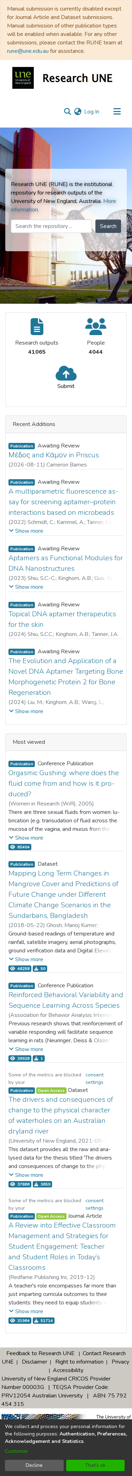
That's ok (95, 1465)
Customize (16, 1451)
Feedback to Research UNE (40, 1353)
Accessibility (68, 1370)
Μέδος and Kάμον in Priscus (53, 455)
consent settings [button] (94, 1079)
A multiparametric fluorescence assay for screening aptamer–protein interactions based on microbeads (63, 502)
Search (108, 226)
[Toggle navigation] (117, 111)
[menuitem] (77, 111)
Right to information (79, 1362)
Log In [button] (92, 112)
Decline (34, 1465)
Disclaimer (34, 1362)
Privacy (120, 1362)
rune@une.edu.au (28, 51)
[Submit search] (67, 111)
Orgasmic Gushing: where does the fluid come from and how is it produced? (63, 783)
